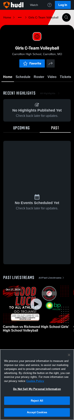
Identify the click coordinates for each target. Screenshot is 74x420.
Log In (62, 5)
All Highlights (48, 93)
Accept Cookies (37, 412)
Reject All (37, 400)
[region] (37, 384)
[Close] (69, 354)
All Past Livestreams (50, 278)
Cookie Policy (35, 381)
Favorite (35, 63)
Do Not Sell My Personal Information (37, 389)
